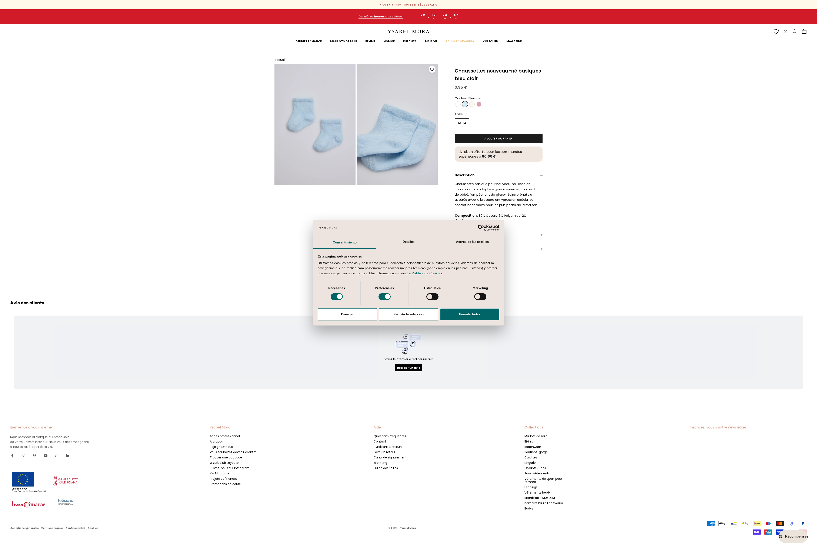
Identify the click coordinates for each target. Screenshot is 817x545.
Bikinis (528, 441)
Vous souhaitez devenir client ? (233, 452)
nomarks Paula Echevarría (543, 503)
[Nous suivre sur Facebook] (12, 456)
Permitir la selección (408, 314)
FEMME (370, 41)
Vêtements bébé (537, 492)
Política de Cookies (427, 273)
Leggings (530, 487)
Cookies (93, 528)
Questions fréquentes (390, 436)
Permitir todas (469, 314)
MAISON (431, 41)
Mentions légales (52, 528)
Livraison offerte (472, 151)
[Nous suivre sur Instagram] (23, 456)
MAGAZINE (514, 41)
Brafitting (380, 463)
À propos (216, 441)
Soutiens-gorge (536, 452)
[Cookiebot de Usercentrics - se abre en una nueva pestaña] (481, 228)
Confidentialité (76, 528)
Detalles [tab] (409, 241)
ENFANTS (410, 41)
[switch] (385, 296)
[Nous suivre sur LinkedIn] (68, 456)
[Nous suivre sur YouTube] (45, 456)
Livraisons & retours (388, 447)
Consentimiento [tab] (345, 242)
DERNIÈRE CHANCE (309, 41)
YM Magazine (219, 473)
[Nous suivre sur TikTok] (56, 456)
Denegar (347, 314)
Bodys (528, 508)
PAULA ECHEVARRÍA (460, 41)
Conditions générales (24, 528)
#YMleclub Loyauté (224, 463)
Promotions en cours (225, 484)
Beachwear (532, 447)
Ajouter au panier (498, 139)
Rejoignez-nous (221, 447)
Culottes (530, 457)
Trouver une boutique (226, 457)
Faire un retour (384, 452)
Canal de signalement (390, 457)
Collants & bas (535, 468)
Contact (380, 441)
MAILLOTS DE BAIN (343, 41)
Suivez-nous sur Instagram (230, 468)
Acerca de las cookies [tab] (472, 241)
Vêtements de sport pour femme (543, 480)
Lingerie (530, 463)
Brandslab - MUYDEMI (540, 498)
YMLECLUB (490, 41)
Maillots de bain (535, 436)
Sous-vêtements (537, 473)
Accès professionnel (225, 436)
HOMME (389, 41)
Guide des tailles (386, 468)
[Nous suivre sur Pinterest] (34, 456)
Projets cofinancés (223, 479)
